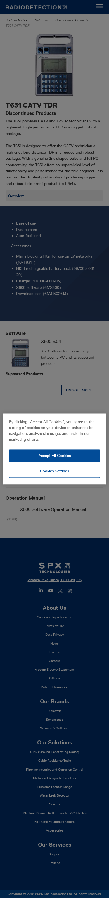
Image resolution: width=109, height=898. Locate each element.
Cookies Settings (54, 471)
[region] (54, 449)
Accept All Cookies (55, 455)
